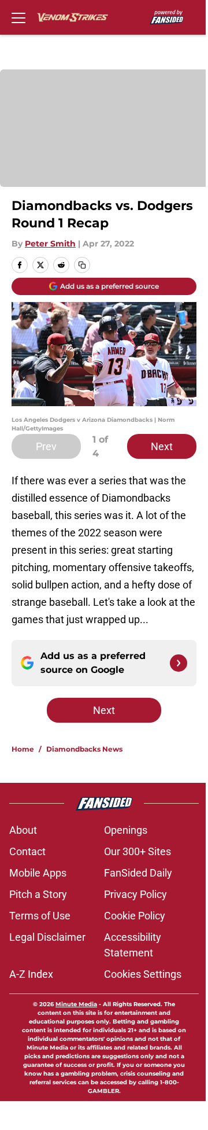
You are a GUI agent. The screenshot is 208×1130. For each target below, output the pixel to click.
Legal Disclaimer (47, 937)
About (23, 830)
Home (23, 749)
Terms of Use (39, 916)
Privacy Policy (135, 894)
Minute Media (76, 1004)
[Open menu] (18, 17)
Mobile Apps (37, 873)
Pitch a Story (38, 894)
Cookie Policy (134, 916)
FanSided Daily (138, 873)
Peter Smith (50, 243)
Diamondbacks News (84, 749)
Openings (125, 830)
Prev (46, 446)
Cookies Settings (142, 974)
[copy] (82, 265)
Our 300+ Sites (137, 851)
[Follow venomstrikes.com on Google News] (178, 663)
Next (162, 446)
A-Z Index (31, 974)
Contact (27, 851)
